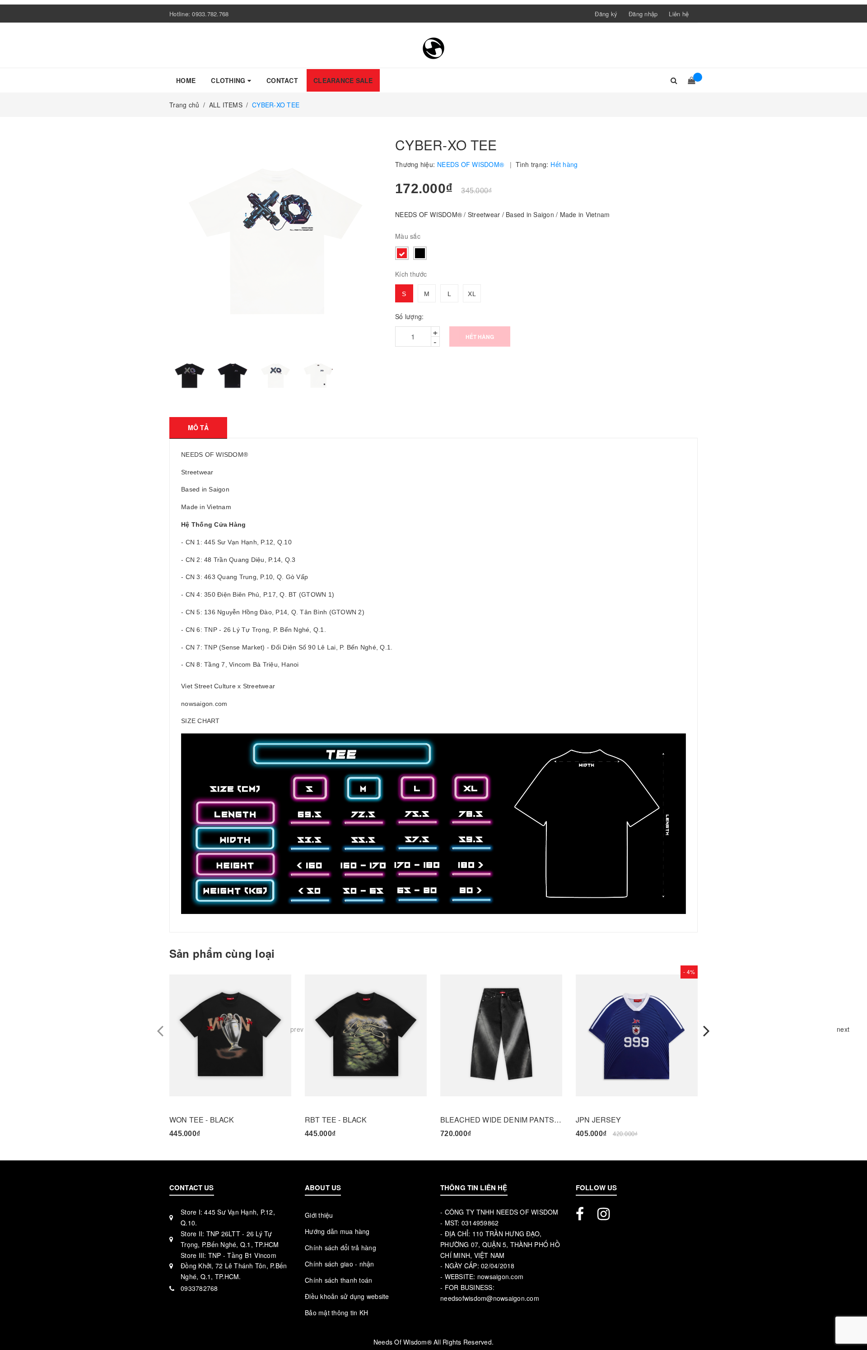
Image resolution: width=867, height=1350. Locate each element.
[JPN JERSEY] (637, 1035)
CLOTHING (229, 80)
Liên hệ (679, 13)
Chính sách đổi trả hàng (340, 1247)
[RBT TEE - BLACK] (366, 1035)
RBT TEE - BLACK (336, 1119)
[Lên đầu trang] (851, 1323)
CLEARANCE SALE (343, 80)
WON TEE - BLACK (201, 1119)
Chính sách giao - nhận (339, 1263)
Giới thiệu (319, 1215)
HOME (186, 80)
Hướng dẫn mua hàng (337, 1231)
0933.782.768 (210, 13)
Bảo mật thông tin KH (336, 1312)
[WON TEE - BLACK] (230, 1035)
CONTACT (282, 80)
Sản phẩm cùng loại (222, 953)
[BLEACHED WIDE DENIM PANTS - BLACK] (501, 1035)
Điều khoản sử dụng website (347, 1296)
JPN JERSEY (598, 1119)
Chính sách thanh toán (338, 1280)
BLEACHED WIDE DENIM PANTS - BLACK (501, 1119)
